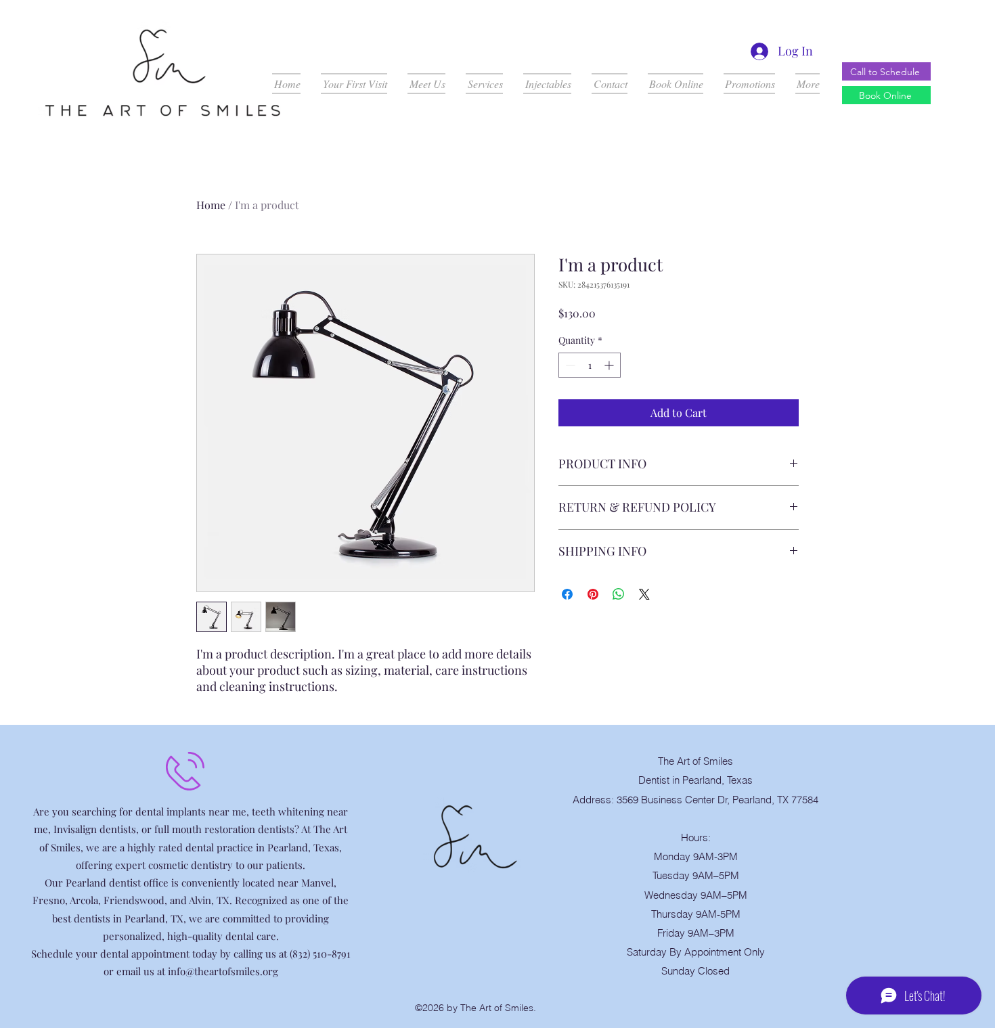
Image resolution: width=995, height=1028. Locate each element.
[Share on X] (644, 594)
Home (210, 205)
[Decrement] (568, 365)
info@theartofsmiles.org (223, 971)
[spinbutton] (589, 365)
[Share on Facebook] (567, 594)
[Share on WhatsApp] (619, 594)
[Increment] (610, 365)
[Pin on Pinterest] (593, 594)
